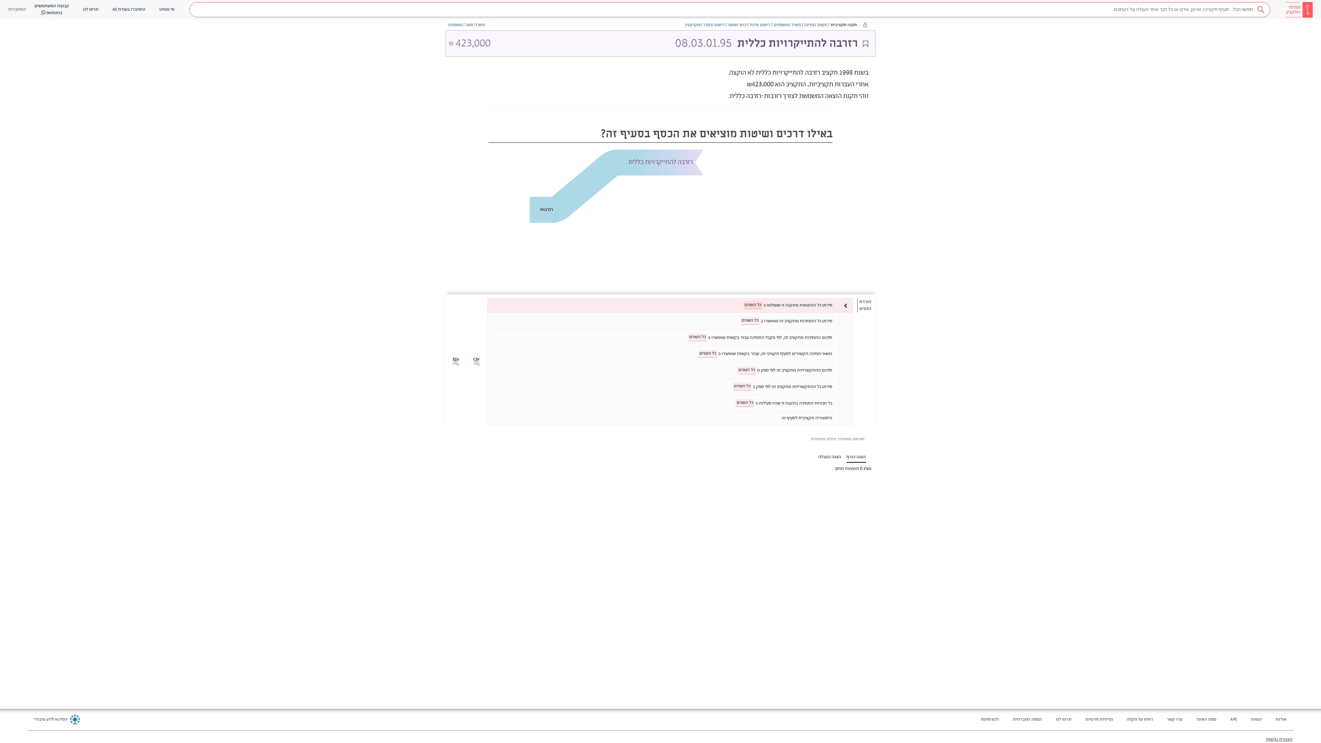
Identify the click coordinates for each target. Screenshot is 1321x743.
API (1233, 719)
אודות (1281, 719)
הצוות (1256, 719)
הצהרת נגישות (1279, 739)
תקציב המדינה (815, 25)
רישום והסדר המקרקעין (704, 25)
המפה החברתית (1027, 719)
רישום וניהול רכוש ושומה (749, 25)
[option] (670, 305)
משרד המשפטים (787, 25)
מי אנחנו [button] (166, 9)
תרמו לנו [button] (91, 9)
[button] (730, 9)
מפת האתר (1206, 719)
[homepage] (1299, 10)
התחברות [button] (17, 9)
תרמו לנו (1064, 719)
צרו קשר (1174, 719)
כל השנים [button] (752, 305)
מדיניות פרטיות (1099, 719)
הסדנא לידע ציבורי (50, 719)
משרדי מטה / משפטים (466, 25)
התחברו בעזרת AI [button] (129, 9)
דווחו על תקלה (1140, 719)
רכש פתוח (990, 719)
